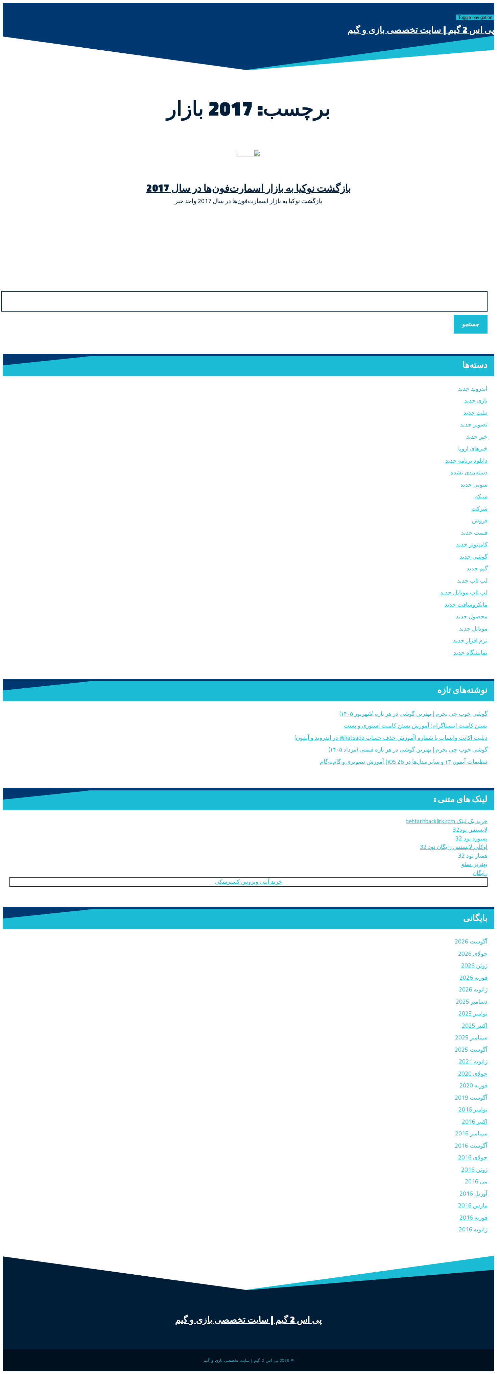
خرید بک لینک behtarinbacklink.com (447, 821)
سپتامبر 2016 (471, 1133)
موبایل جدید (473, 628)
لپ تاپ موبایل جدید (464, 592)
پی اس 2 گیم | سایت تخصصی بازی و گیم (421, 29)
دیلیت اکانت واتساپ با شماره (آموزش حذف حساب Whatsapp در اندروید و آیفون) (391, 737)
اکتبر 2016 (475, 1121)
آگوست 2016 (471, 1145)
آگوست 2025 (471, 1049)
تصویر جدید (474, 424)
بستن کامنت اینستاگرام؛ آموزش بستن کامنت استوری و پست (416, 725)
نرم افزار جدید (470, 640)
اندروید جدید (473, 388)
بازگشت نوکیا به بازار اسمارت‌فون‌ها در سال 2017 (248, 188)
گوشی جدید (473, 556)
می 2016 (476, 1181)
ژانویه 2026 (473, 989)
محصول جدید (472, 616)
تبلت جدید (476, 412)
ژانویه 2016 (473, 1229)
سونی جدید (474, 484)
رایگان (480, 872)
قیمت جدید (474, 532)
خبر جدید (477, 436)
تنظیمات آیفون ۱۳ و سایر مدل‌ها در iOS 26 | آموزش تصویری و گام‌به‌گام (404, 761)
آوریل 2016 (473, 1193)
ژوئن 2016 (474, 1169)
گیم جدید (477, 568)
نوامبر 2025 (473, 1013)
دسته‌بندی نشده (469, 472)
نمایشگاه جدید (470, 652)
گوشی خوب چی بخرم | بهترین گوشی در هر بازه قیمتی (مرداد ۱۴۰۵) (408, 749)
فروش (480, 520)
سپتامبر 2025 (471, 1037)
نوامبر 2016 (473, 1109)
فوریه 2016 (473, 1217)
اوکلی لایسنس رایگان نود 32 (454, 846)
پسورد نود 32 (471, 838)
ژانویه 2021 (473, 1061)
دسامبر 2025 (472, 1001)
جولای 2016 (473, 1157)
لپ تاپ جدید (472, 580)
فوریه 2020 (473, 1085)
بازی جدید (476, 400)
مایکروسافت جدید (466, 604)
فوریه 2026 (473, 977)
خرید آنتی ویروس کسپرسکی (248, 881)
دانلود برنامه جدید (466, 460)
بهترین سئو (475, 864)
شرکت (479, 508)
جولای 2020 (473, 1073)
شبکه (481, 496)
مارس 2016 (473, 1205)
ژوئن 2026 (474, 965)
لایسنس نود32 (470, 829)
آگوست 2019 (471, 1097)
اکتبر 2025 (475, 1025)
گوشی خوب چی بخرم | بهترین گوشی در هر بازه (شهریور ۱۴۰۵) (413, 713)
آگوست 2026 (471, 941)
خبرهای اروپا (473, 448)
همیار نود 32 (473, 855)
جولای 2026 (473, 953)
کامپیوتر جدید (472, 544)
